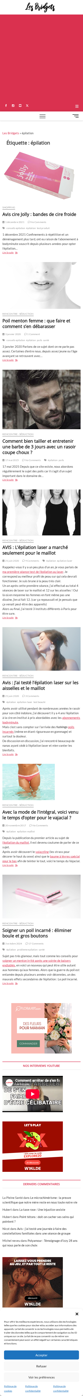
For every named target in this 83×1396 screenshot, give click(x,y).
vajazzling (42, 852)
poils (39, 340)
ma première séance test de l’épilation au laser (32, 572)
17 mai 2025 (12, 460)
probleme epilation (27, 949)
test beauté (39, 702)
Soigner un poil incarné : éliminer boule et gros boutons (37, 933)
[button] (77, 1314)
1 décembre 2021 (14, 222)
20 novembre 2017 (15, 825)
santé (46, 340)
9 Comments (32, 560)
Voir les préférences (41, 1377)
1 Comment (33, 334)
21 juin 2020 (12, 560)
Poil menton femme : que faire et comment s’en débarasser (36, 323)
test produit (43, 228)
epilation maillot (26, 831)
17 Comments (36, 943)
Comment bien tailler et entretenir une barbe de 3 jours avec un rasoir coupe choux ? (39, 446)
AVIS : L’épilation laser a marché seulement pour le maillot (35, 550)
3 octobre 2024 (13, 943)
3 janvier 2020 (13, 334)
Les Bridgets (10, 133)
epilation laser (64, 560)
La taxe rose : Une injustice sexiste (42, 1209)
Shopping (8, 207)
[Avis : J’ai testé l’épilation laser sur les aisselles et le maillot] (41, 649)
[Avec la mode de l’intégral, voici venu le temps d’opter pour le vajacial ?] (41, 782)
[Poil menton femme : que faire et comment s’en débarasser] (41, 285)
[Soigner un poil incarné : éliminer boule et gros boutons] (41, 896)
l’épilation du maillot (15, 842)
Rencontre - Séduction (17, 313)
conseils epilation (15, 228)
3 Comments (32, 695)
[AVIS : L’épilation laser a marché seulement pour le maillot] (41, 512)
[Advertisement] (41, 58)
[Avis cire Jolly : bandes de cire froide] (41, 176)
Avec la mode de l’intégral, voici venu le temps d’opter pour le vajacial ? (40, 814)
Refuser (41, 1366)
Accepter (41, 1355)
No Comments (38, 222)
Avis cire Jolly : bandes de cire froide (39, 214)
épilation (31, 228)
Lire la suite (11, 253)
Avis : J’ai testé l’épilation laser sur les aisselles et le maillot (40, 685)
